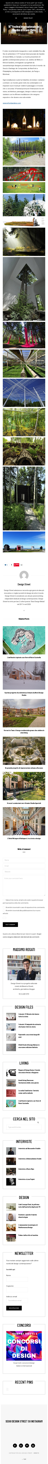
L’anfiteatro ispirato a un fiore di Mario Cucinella (24, 657)
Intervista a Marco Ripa (26, 1169)
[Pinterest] (27, 1446)
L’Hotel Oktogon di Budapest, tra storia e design (24, 838)
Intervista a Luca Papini (26, 1179)
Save (17, 564)
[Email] (21, 565)
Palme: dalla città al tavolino (28, 1235)
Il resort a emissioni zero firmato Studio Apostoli (24, 803)
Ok (16, 18)
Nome (8, 1275)
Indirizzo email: (11, 1297)
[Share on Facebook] (11, 565)
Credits (36, 1453)
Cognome (10, 1286)
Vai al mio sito (24, 994)
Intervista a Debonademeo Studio (29, 1159)
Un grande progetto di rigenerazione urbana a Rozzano (24, 768)
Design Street (25, 35)
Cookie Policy (28, 18)
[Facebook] (15, 1446)
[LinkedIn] (33, 1446)
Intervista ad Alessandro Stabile (29, 1148)
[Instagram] (21, 1446)
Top (24, 1459)
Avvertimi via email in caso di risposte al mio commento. (25, 907)
